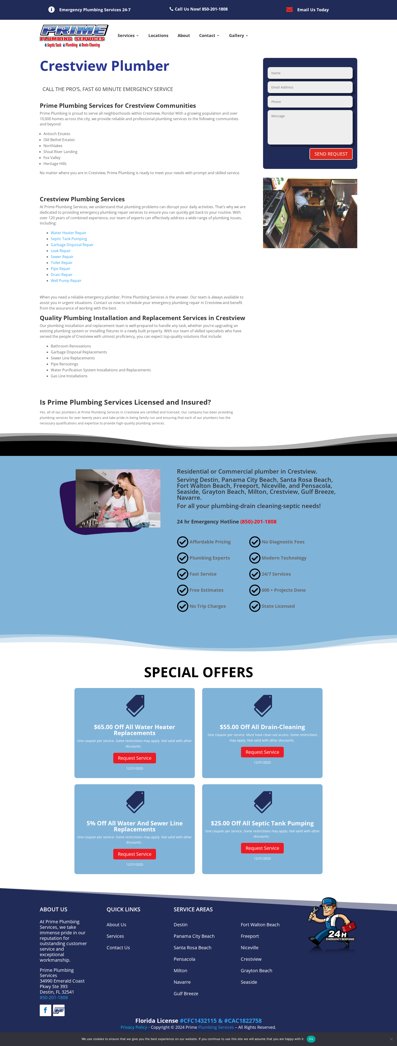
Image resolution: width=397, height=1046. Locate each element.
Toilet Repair (62, 262)
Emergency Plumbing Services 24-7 (94, 9)
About (184, 35)
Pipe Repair (61, 268)
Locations (158, 35)
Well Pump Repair (66, 280)
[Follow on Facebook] (45, 1010)
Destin (180, 924)
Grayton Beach (256, 970)
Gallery (236, 35)
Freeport (250, 936)
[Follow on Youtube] (59, 1010)
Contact (207, 35)
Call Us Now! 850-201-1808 (201, 9)
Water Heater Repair (68, 232)
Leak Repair (61, 250)
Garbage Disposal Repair (72, 244)
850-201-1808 (54, 997)
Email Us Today (313, 9)
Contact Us (118, 947)
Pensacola (184, 959)
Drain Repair (62, 274)
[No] (391, 1039)
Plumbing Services (216, 1027)
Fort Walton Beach (260, 924)
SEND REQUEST (331, 154)
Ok (311, 1039)
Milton (180, 970)
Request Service (134, 758)
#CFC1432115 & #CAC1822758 (221, 1020)
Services (126, 35)
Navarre (182, 982)
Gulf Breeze (186, 993)
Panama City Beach (194, 936)
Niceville (249, 947)
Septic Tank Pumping (69, 238)
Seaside (249, 982)
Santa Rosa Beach (193, 947)
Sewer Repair (62, 256)
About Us (116, 924)
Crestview (251, 959)
